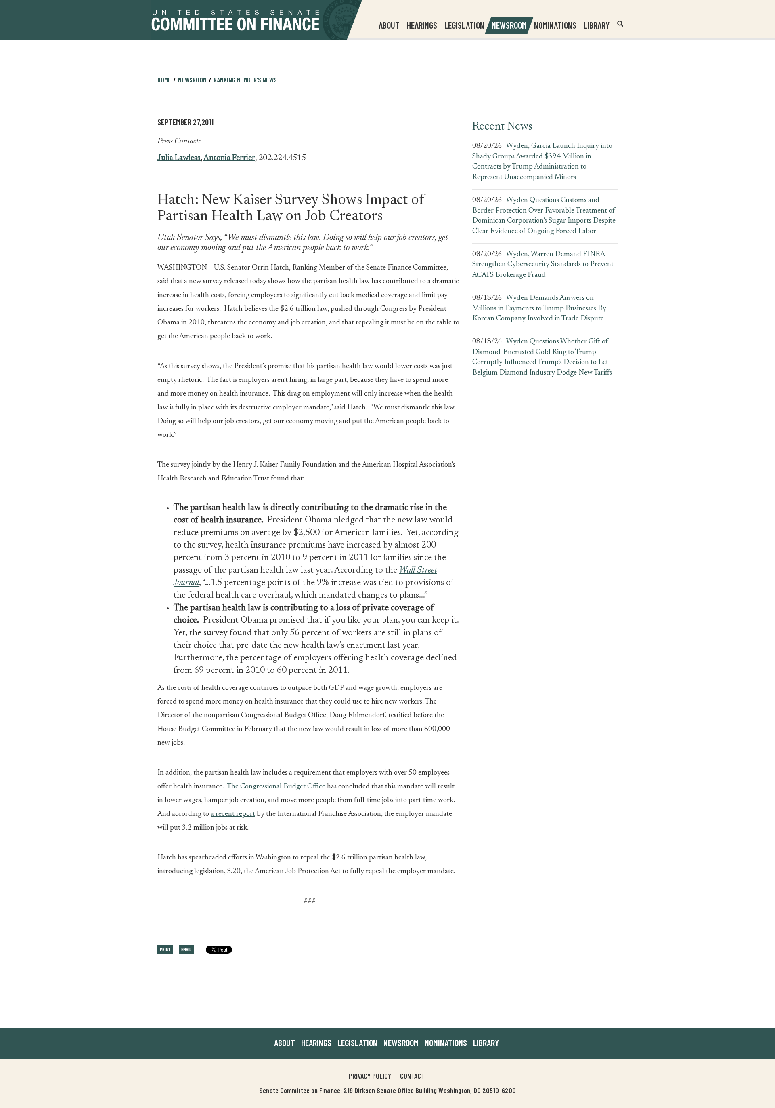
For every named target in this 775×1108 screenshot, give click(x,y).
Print (165, 949)
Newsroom (401, 1042)
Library (597, 25)
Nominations (555, 25)
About (284, 1042)
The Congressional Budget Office (276, 786)
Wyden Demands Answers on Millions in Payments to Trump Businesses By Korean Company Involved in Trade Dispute (539, 308)
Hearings (422, 25)
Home (164, 80)
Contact (412, 1075)
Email (186, 949)
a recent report (233, 814)
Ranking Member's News (245, 80)
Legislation (464, 25)
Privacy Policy (370, 1075)
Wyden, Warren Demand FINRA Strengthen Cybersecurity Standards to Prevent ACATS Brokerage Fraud (543, 265)
